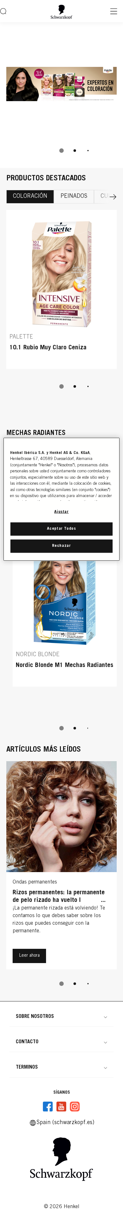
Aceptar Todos (61, 529)
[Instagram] (74, 1107)
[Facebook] (48, 1107)
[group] (61, 95)
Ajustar (61, 512)
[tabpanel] (61, 307)
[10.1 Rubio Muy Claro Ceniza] (61, 292)
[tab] (61, 150)
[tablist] (61, 150)
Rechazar (61, 546)
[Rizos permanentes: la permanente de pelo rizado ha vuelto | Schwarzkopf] (61, 866)
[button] (61, 1016)
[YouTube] (61, 1107)
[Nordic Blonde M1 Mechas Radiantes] (65, 610)
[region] (61, 499)
